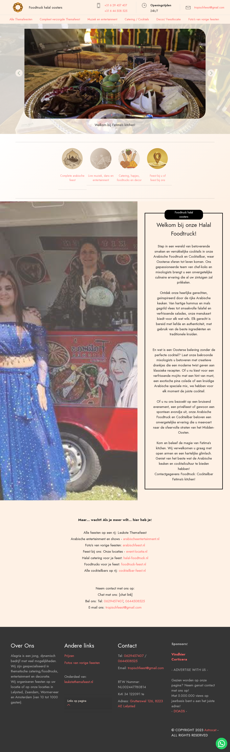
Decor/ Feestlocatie (168, 19)
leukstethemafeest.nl (78, 681)
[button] (19, 73)
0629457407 (113, 601)
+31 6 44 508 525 (116, 11)
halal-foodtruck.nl (135, 557)
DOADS (179, 711)
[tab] (88, 703)
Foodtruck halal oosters (45, 7)
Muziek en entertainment (102, 19)
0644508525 (135, 601)
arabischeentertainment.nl (141, 538)
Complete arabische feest (72, 178)
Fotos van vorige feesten (82, 662)
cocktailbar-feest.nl (132, 570)
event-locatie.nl (136, 551)
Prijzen (69, 655)
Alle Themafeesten (21, 19)
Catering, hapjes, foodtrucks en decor (129, 178)
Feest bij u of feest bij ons (158, 178)
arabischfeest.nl (134, 545)
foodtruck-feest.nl (133, 564)
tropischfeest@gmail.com (209, 7)
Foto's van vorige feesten (203, 19)
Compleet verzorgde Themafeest (60, 19)
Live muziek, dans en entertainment (101, 178)
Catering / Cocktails (137, 19)
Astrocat (210, 729)
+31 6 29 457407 (116, 5)
